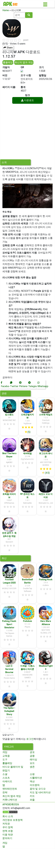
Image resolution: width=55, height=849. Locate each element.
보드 (32, 763)
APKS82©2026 (10, 804)
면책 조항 (7, 831)
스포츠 (6, 777)
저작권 (6, 823)
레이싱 (33, 759)
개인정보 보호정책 (12, 820)
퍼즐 (32, 799)
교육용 (6, 755)
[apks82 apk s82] (10, 4)
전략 (4, 792)
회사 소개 (7, 816)
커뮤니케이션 (9, 799)
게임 (4, 752)
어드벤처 (35, 785)
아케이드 (7, 781)
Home (5, 10)
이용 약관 (7, 834)
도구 (4, 759)
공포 (32, 752)
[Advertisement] (27, 132)
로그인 (30, 738)
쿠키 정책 (7, 827)
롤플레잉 (8, 62)
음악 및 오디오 (38, 788)
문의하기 (7, 838)
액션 (32, 781)
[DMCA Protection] (10, 811)
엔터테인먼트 (9, 788)
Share (9, 47)
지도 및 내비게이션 (40, 792)
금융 (32, 755)
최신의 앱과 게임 (24, 62)
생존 (32, 766)
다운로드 (29, 100)
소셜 (4, 774)
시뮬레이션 (36, 777)
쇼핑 (32, 774)
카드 (32, 796)
